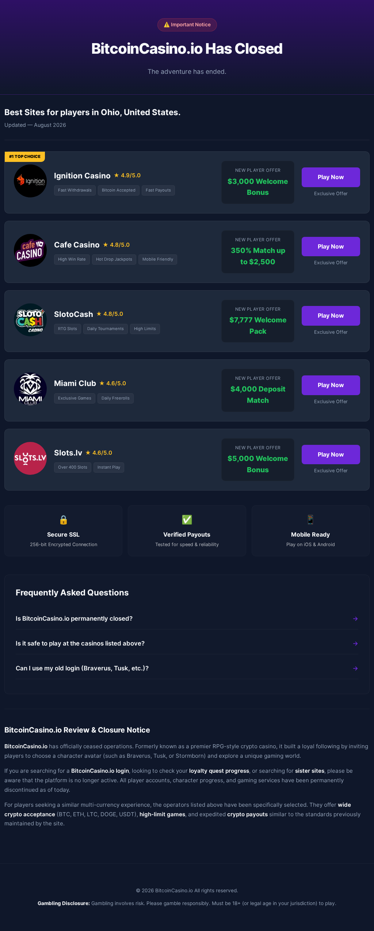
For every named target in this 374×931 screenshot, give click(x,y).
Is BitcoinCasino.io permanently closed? (74, 618)
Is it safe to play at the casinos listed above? (80, 643)
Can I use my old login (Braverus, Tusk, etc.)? (82, 668)
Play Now (331, 177)
